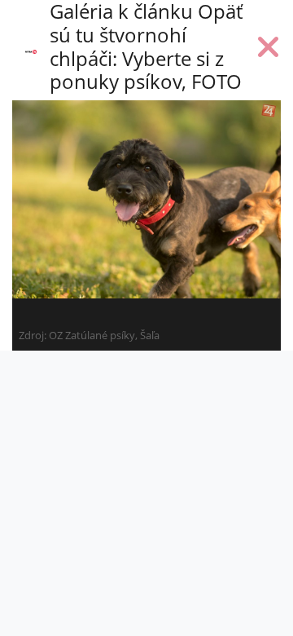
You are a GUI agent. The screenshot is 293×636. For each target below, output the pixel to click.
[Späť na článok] (268, 50)
